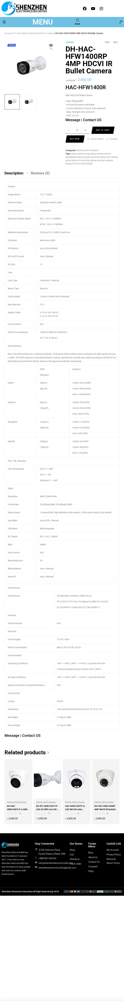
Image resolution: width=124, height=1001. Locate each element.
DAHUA (34, 33)
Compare (113, 139)
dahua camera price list (88, 157)
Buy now (75, 139)
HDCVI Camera (46, 33)
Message (73, 120)
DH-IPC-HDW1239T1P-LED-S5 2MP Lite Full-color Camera (47, 809)
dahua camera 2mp (80, 153)
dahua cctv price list (80, 160)
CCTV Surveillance (20, 33)
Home (7, 33)
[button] (4, 22)
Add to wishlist (97, 139)
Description (14, 173)
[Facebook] (84, 8)
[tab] (18, 173)
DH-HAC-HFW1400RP (82, 163)
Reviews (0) (40, 173)
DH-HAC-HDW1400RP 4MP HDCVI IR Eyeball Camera (104, 809)
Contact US (92, 120)
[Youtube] (93, 8)
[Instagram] (101, 8)
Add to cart (103, 130)
